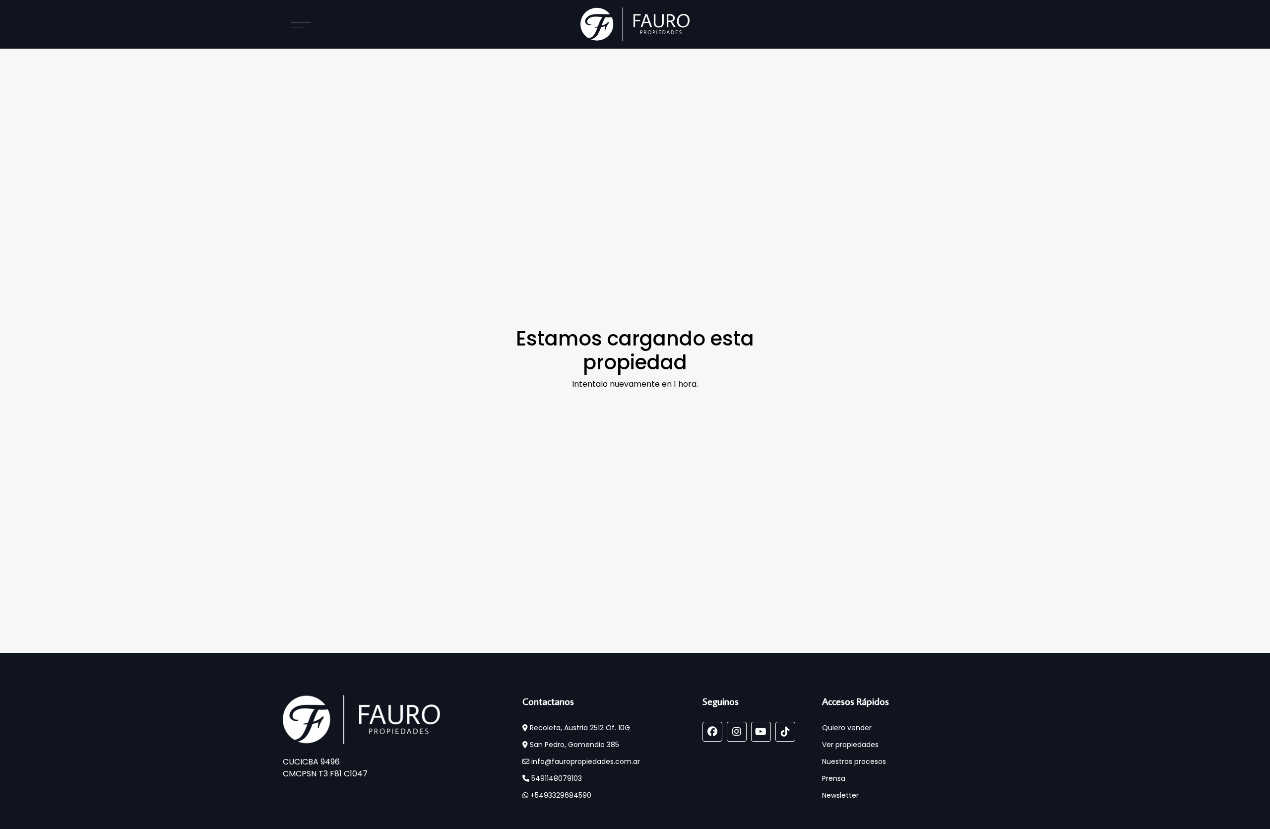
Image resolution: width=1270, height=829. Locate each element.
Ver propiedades (850, 745)
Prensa (833, 778)
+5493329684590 (559, 795)
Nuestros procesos (854, 761)
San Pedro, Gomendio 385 (573, 745)
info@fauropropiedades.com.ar (584, 761)
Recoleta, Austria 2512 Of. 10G (579, 728)
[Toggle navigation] (291, 24)
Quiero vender (847, 728)
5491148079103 (555, 778)
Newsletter (840, 795)
